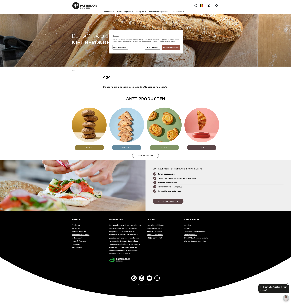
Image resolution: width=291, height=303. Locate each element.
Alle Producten (145, 155)
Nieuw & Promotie (79, 241)
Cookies (187, 225)
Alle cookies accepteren (171, 47)
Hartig (164, 148)
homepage (161, 86)
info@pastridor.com (155, 234)
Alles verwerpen (152, 47)
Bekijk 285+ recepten (168, 201)
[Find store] (216, 5)
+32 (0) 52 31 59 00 (154, 238)
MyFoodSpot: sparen (157, 11)
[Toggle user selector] (210, 5)
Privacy (187, 228)
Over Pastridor (176, 11)
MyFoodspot (77, 238)
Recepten (140, 11)
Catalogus (76, 244)
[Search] (196, 5)
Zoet (201, 148)
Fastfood (126, 148)
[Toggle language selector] (202, 5)
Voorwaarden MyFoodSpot (195, 231)
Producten (108, 11)
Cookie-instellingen (119, 47)
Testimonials (77, 247)
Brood (89, 148)
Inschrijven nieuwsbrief (80, 234)
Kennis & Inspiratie (124, 11)
